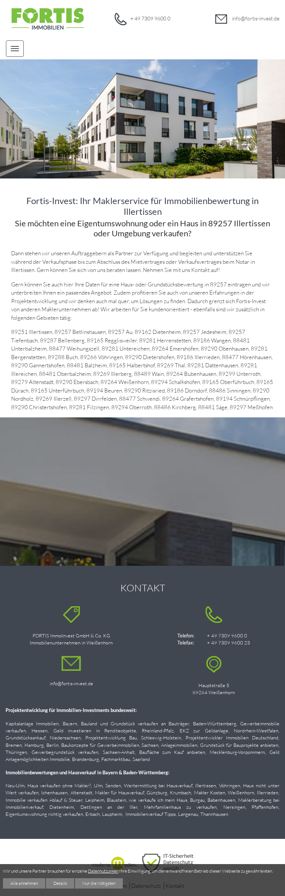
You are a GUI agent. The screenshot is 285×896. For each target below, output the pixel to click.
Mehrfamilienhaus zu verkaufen (180, 807)
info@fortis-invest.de (255, 18)
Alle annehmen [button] (24, 883)
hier (68, 284)
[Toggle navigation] (15, 48)
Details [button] (60, 883)
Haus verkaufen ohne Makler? (59, 785)
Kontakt (200, 269)
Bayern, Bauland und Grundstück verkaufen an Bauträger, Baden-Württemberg (149, 723)
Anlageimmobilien (179, 745)
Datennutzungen (103, 871)
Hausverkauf (131, 792)
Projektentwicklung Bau (111, 738)
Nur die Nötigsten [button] (98, 883)
